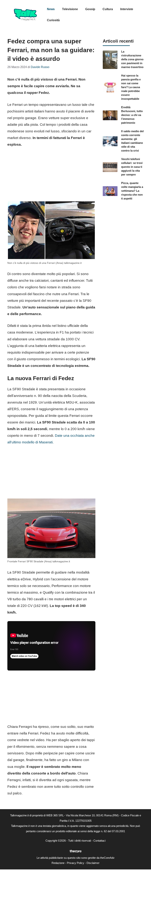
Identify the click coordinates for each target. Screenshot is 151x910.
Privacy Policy (75, 862)
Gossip (90, 9)
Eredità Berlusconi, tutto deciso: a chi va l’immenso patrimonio (132, 115)
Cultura (108, 9)
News (51, 9)
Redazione (58, 862)
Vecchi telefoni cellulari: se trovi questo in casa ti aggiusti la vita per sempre (132, 166)
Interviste (126, 9)
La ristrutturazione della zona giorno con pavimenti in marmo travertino (132, 59)
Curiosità (53, 20)
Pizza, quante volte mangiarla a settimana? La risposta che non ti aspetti (132, 190)
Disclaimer (93, 862)
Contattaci (99, 840)
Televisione (70, 9)
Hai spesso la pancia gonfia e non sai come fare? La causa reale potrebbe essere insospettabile (131, 87)
